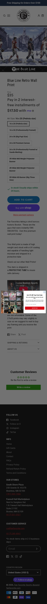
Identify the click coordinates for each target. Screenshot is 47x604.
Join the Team (34, 308)
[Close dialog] (44, 292)
